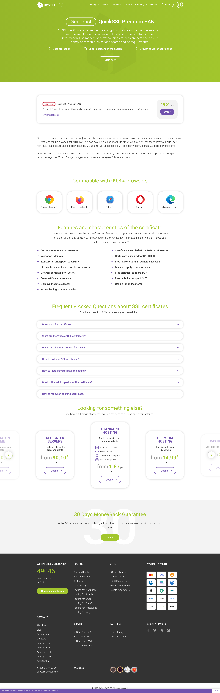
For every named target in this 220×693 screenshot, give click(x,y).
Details (55, 470)
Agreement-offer (45, 652)
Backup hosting (81, 581)
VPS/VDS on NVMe (83, 641)
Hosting (92, 5)
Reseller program (118, 636)
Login (167, 5)
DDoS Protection (118, 581)
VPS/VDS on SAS (82, 632)
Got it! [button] (216, 690)
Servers (104, 5)
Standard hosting (82, 572)
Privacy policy (44, 656)
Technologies (44, 647)
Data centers (43, 643)
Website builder (118, 576)
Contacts (41, 638)
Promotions (43, 634)
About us (41, 625)
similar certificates (50, 115)
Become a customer (52, 591)
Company (139, 5)
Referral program (118, 632)
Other (127, 5)
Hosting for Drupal (82, 599)
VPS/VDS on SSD (82, 636)
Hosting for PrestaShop (85, 607)
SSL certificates (118, 572)
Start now (110, 59)
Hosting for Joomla (83, 594)
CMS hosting (80, 585)
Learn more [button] (54, 691)
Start (110, 537)
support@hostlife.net (47, 671)
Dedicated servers (82, 645)
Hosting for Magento (83, 612)
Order (167, 111)
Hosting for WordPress (85, 590)
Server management (120, 585)
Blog (39, 629)
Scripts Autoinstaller (120, 590)
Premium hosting (82, 576)
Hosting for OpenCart (84, 603)
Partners (153, 5)
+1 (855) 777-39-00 (47, 667)
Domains (116, 5)
